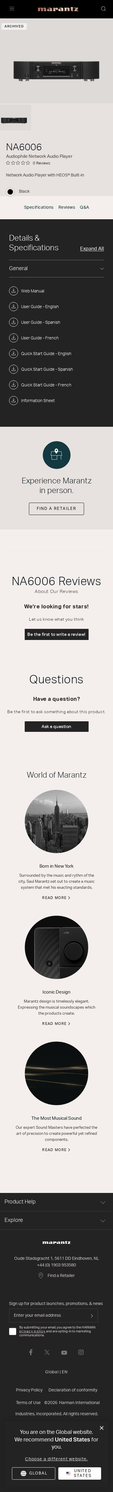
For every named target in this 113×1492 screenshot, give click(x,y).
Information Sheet (38, 401)
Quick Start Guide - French (46, 385)
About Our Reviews (56, 591)
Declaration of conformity (73, 1390)
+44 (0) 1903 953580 (56, 1265)
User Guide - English (40, 307)
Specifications (39, 207)
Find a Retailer (61, 1276)
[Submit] (92, 1315)
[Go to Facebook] (31, 1352)
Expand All (92, 248)
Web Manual (32, 291)
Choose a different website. (56, 1459)
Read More (54, 898)
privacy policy (32, 1331)
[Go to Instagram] (81, 1352)
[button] (104, 9)
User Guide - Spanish (40, 322)
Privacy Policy (29, 1390)
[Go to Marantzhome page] (56, 1242)
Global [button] (56, 1372)
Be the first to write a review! (56, 634)
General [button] (18, 268)
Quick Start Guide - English (46, 354)
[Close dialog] (101, 1428)
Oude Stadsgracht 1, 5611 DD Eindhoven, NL (56, 1258)
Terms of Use (28, 1403)
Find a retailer (56, 509)
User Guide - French (40, 338)
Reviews (66, 207)
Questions (56, 679)
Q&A (84, 207)
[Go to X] (47, 1352)
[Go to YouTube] (64, 1352)
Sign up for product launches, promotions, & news (56, 1304)
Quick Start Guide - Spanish (47, 369)
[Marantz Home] (58, 9)
